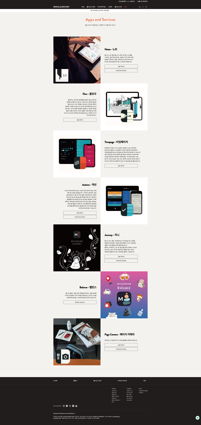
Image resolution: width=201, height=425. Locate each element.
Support (114, 388)
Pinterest (73, 406)
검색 (142, 7)
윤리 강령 (129, 394)
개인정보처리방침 (143, 390)
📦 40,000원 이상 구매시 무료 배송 (100, 10)
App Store (121, 66)
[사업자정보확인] (116, 416)
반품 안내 (114, 394)
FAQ (113, 402)
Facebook (67, 406)
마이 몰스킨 (129, 398)
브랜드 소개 (129, 390)
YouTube (76, 406)
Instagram (64, 406)
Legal (140, 388)
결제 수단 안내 (115, 396)
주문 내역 (114, 390)
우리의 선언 (129, 392)
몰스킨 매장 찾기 (116, 400)
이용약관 (141, 392)
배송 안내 (114, 392)
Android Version (121, 70)
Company (129, 388)
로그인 (139, 7)
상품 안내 (114, 398)
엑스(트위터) (70, 406)
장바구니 (146, 7)
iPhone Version (80, 302)
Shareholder (129, 400)
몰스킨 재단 (129, 396)
